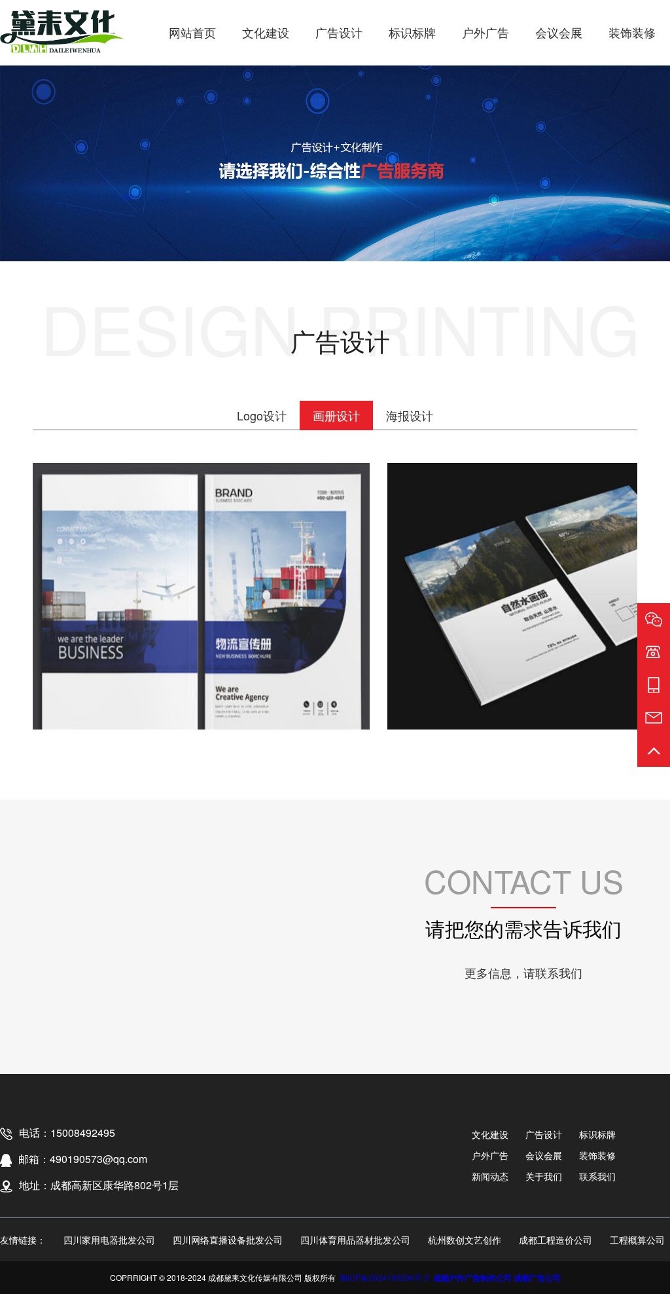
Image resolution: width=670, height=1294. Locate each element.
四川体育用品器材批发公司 (355, 1239)
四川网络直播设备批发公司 (228, 1239)
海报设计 (409, 415)
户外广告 (485, 32)
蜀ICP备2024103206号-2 (384, 1277)
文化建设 (265, 32)
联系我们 (597, 1176)
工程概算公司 (637, 1239)
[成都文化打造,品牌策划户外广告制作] (62, 33)
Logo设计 (262, 415)
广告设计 (338, 32)
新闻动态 (490, 1176)
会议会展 (558, 32)
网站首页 (192, 32)
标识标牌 (412, 32)
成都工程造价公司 (555, 1239)
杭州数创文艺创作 (464, 1239)
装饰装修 (632, 32)
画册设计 (336, 415)
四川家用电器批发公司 (109, 1239)
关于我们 (543, 1176)
